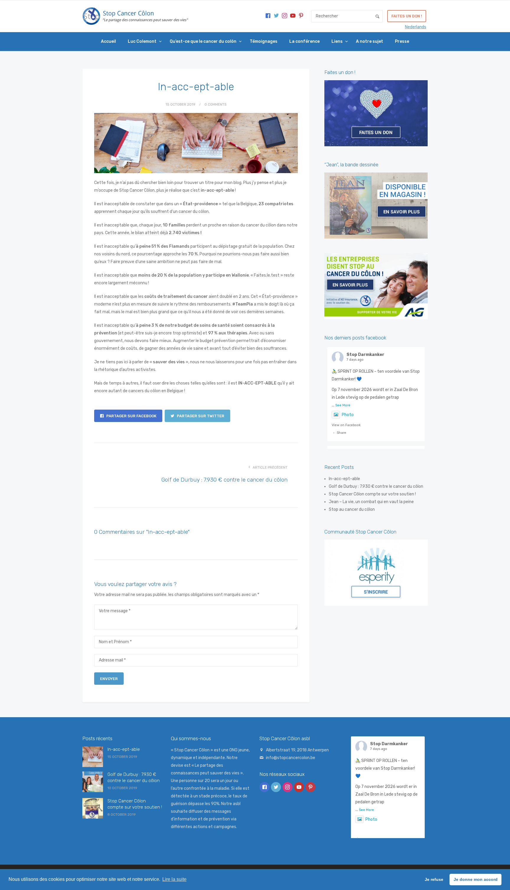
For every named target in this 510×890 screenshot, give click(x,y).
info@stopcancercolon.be (290, 757)
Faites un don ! (406, 16)
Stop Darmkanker (365, 354)
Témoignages (263, 41)
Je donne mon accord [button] (476, 879)
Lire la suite (174, 879)
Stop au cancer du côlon (352, 509)
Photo (348, 414)
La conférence (304, 41)
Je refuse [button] (434, 879)
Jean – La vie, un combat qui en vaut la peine (371, 501)
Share (341, 433)
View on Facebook (346, 425)
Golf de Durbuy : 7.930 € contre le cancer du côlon (224, 479)
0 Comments (216, 104)
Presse (402, 41)
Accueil (108, 41)
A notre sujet (369, 41)
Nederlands (415, 26)
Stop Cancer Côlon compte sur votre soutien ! (372, 494)
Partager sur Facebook (130, 416)
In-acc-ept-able (344, 478)
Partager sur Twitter (200, 416)
